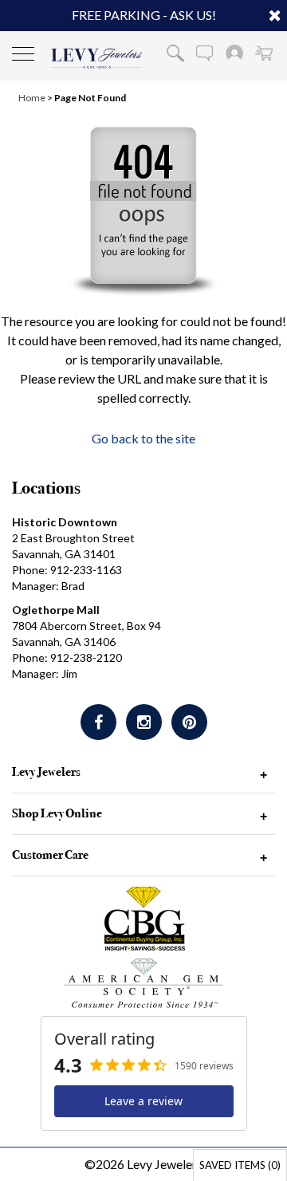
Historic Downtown (64, 522)
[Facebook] (98, 722)
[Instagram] (144, 722)
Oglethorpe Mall (56, 609)
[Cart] (264, 52)
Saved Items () (240, 1165)
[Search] (175, 52)
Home (31, 98)
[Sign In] (234, 52)
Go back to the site (143, 438)
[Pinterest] (189, 722)
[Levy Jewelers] (96, 58)
